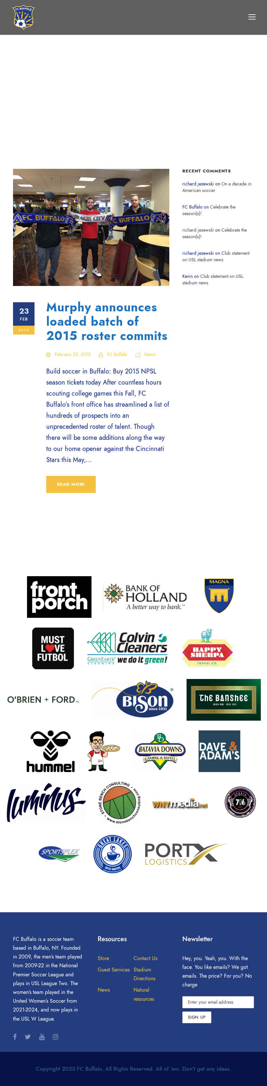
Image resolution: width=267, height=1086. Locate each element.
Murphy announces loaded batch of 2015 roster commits (107, 322)
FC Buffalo (117, 354)
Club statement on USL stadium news (215, 256)
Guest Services (114, 969)
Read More (71, 484)
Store (103, 958)
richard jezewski (198, 230)
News (150, 354)
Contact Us (145, 958)
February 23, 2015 (73, 354)
